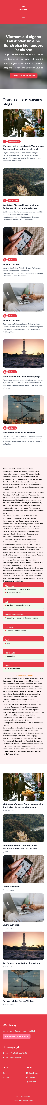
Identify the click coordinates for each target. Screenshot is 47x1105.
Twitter (32, 1077)
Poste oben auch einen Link (23, 676)
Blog (5, 1073)
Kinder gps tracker (14, 592)
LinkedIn (32, 1081)
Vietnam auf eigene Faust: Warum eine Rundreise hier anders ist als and (23, 43)
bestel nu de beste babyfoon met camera (22, 618)
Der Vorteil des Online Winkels (19, 432)
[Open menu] (23, 17)
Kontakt (6, 1077)
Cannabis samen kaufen (16, 630)
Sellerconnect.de (13, 668)
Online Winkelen (11, 264)
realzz (9, 643)
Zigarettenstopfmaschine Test (18, 589)
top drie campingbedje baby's (18, 605)
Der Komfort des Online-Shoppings (21, 376)
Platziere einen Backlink (23, 75)
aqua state (11, 656)
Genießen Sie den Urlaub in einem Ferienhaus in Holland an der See (20, 847)
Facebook (33, 1073)
